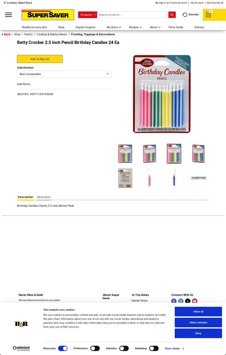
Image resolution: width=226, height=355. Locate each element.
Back (7, 34)
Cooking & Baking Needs (52, 34)
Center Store (139, 300)
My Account (197, 2)
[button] (125, 153)
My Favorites (214, 2)
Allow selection (198, 322)
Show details (172, 348)
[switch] (95, 348)
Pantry (28, 34)
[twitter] (187, 302)
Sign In (162, 2)
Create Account (178, 2)
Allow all (198, 311)
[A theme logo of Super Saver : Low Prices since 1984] (48, 14)
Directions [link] (44, 197)
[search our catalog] (172, 15)
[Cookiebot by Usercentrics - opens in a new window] (21, 348)
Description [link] (25, 197)
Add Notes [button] (23, 84)
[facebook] (174, 302)
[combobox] (87, 14)
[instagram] (180, 302)
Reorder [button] (194, 14)
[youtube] (194, 302)
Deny (198, 333)
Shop (17, 34)
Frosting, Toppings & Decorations (93, 34)
